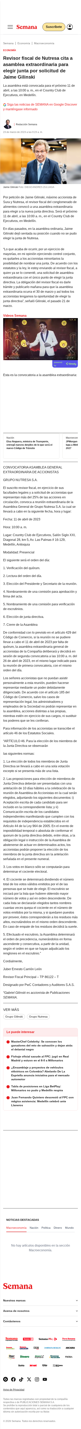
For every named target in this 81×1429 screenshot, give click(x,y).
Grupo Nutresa (38, 1016)
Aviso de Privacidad (18, 1389)
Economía (23, 43)
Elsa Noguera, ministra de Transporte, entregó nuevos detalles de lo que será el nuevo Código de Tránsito (29, 445)
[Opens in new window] (13, 1379)
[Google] (5, 1379)
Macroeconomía (44, 43)
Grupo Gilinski (14, 1016)
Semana (8, 43)
